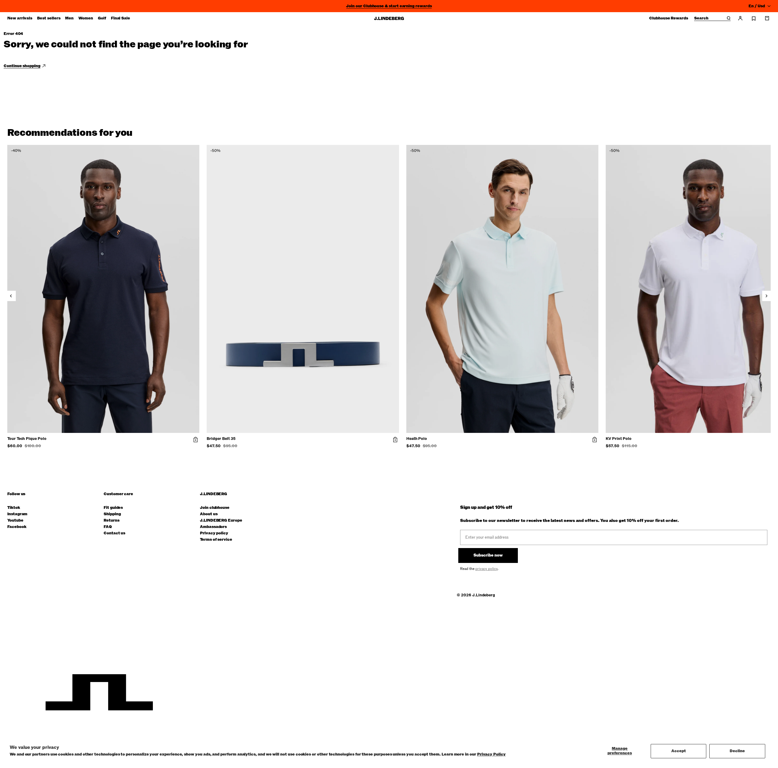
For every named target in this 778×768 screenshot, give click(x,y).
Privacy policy (214, 533)
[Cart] (767, 18)
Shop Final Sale (389, 6)
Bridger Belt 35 (221, 439)
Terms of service (216, 540)
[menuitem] (19, 18)
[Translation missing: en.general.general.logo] (389, 18)
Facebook (16, 527)
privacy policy (486, 568)
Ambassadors (213, 527)
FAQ (108, 527)
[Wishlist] (753, 18)
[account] (740, 18)
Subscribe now (488, 555)
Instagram (17, 514)
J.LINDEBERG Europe (221, 521)
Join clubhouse (214, 508)
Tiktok (13, 508)
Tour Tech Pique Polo (26, 439)
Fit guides (113, 508)
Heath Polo (416, 439)
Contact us (114, 533)
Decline (737, 751)
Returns (111, 521)
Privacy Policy (491, 754)
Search (701, 18)
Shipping (112, 514)
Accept (678, 751)
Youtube (15, 521)
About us (208, 514)
